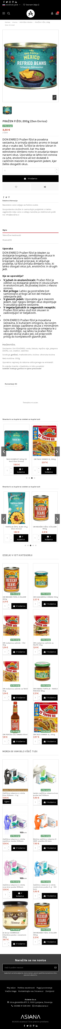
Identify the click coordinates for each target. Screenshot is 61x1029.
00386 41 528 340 (22, 1006)
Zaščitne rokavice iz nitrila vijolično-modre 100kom (14, 840)
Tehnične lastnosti (11, 235)
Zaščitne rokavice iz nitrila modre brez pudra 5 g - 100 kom (44, 887)
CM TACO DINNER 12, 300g (45, 459)
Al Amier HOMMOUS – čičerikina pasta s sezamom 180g (14, 935)
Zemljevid (49, 991)
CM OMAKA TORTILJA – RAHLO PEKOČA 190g (45, 690)
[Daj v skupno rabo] (3, 197)
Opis (4, 230)
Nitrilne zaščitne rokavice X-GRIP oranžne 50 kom (45, 840)
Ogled (6, 801)
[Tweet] (6, 197)
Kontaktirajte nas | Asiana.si (30, 991)
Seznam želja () (32, 5)
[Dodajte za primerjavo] (45, 187)
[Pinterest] (9, 197)
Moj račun (11, 988)
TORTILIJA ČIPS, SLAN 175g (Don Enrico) (16, 528)
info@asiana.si (41, 1006)
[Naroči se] (55, 967)
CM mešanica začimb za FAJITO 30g (43, 644)
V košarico (32, 178)
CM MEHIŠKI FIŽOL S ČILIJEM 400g (44, 528)
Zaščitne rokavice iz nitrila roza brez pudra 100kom (14, 886)
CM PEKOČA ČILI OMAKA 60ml (15, 734)
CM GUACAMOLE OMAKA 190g (45, 597)
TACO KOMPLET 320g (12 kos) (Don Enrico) (16, 460)
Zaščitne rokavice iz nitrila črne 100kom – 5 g (14, 794)
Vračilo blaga (10, 991)
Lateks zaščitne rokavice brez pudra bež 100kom (45, 794)
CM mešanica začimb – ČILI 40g (14, 644)
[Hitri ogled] (27, 439)
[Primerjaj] (27, 434)
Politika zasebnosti (26, 988)
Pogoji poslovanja (44, 988)
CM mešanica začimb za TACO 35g (15, 690)
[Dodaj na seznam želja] (16, 187)
